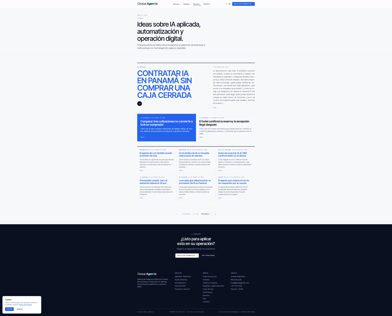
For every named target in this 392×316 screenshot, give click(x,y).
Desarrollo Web (180, 286)
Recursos (197, 4)
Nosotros (207, 4)
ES (228, 4)
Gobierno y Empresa (210, 283)
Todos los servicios (210, 276)
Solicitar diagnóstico (243, 4)
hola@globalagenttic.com (240, 283)
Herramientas (207, 292)
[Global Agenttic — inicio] (147, 4)
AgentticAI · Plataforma (183, 276)
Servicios (177, 4)
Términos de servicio (177, 312)
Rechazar (20, 309)
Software (187, 4)
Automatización (180, 283)
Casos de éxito (208, 289)
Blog (204, 299)
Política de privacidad (195, 312)
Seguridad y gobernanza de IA (213, 286)
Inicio (139, 15)
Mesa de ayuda (236, 280)
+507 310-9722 (236, 286)
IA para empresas (181, 280)
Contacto (206, 302)
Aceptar (9, 309)
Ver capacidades (208, 255)
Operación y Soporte (182, 289)
